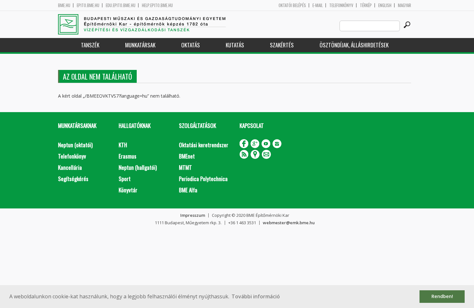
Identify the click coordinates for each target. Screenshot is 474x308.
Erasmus (127, 156)
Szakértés (282, 45)
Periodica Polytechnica (203, 179)
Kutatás (235, 45)
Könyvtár (128, 190)
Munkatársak (140, 45)
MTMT (185, 167)
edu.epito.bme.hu (120, 5)
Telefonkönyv (341, 5)
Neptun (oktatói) (75, 145)
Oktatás (190, 45)
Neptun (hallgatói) (138, 167)
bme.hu (64, 5)
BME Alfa (188, 190)
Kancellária (70, 167)
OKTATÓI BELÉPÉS (292, 5)
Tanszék (90, 45)
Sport (125, 179)
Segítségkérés (73, 179)
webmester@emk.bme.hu (289, 223)
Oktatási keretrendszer (203, 145)
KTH (123, 145)
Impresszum (192, 215)
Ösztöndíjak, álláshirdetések (354, 45)
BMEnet (187, 156)
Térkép (366, 5)
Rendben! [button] (442, 296)
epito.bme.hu (88, 5)
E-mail (317, 5)
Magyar (404, 5)
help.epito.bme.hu (157, 5)
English (384, 5)
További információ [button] (256, 296)
